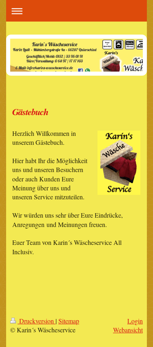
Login (135, 320)
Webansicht (128, 329)
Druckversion (36, 320)
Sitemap (68, 320)
